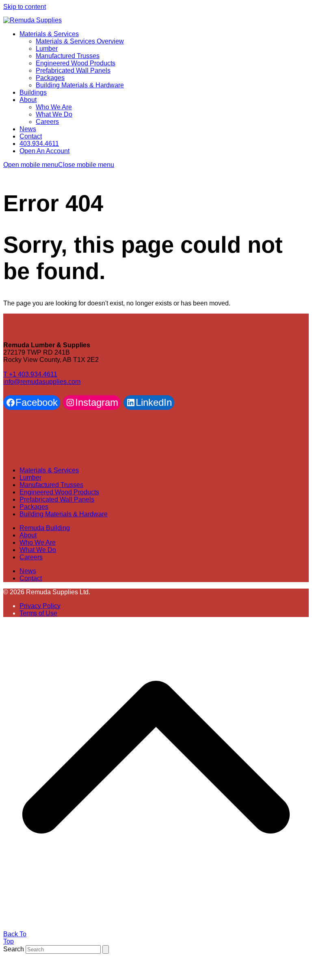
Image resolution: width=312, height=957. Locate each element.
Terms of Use (38, 613)
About (28, 535)
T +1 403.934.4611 (30, 374)
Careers (31, 557)
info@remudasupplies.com (41, 381)
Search (13, 949)
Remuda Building (45, 527)
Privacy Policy (40, 605)
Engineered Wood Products (59, 492)
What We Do (38, 549)
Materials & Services (49, 470)
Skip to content (24, 6)
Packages (34, 506)
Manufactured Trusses (51, 484)
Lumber (30, 477)
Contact (31, 578)
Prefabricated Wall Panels (57, 499)
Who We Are (38, 542)
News (28, 570)
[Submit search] (105, 949)
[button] (58, 164)
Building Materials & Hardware (64, 514)
